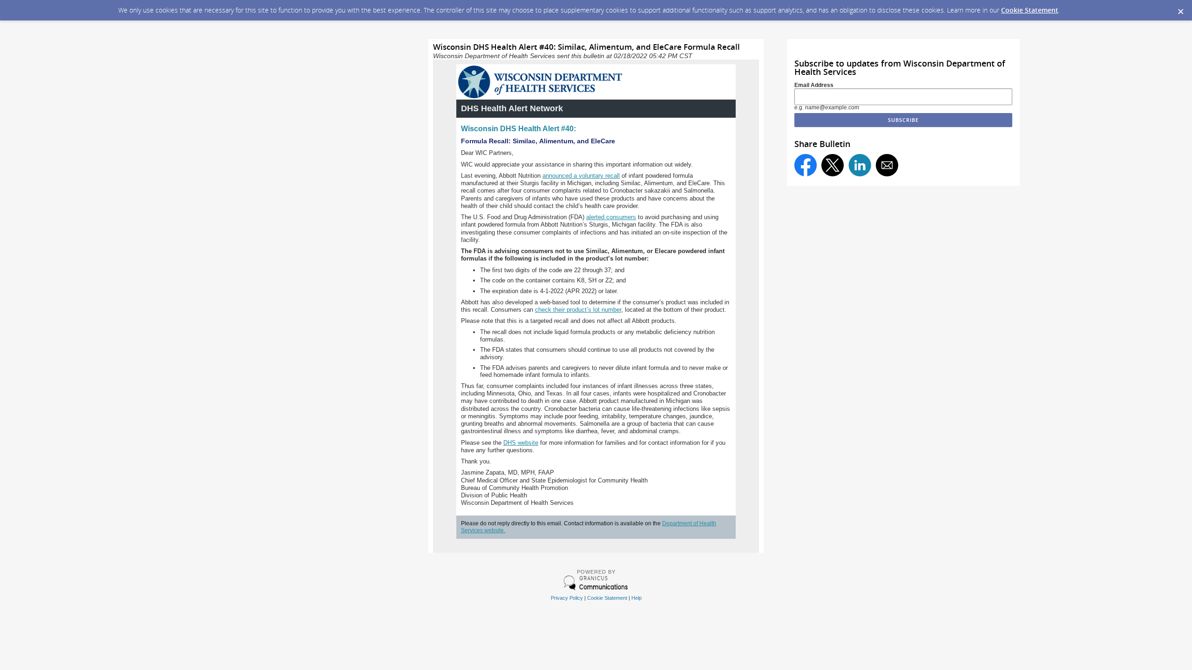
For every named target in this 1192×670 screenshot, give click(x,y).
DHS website (520, 442)
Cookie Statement (1029, 10)
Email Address (813, 85)
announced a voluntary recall (581, 175)
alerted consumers (611, 217)
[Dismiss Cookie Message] (1180, 9)
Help (636, 598)
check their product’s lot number (578, 309)
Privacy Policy (567, 598)
